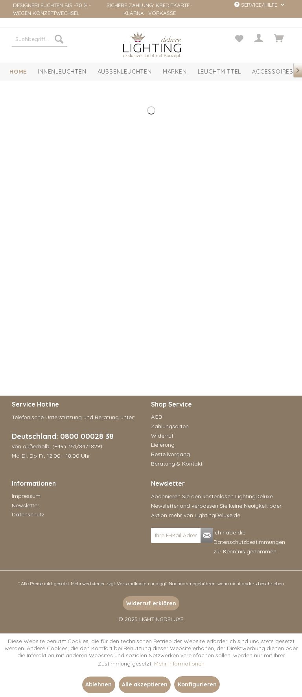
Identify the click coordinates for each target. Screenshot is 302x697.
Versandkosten (133, 583)
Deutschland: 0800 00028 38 (63, 436)
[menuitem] (40, 39)
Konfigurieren (197, 684)
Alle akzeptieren (145, 684)
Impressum (26, 495)
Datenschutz (28, 514)
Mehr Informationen (179, 663)
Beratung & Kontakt (177, 463)
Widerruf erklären (151, 603)
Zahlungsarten (170, 426)
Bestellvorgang (170, 454)
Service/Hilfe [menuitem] (259, 5)
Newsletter (25, 505)
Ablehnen (98, 684)
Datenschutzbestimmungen (249, 541)
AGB (156, 416)
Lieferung (163, 444)
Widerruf (162, 435)
